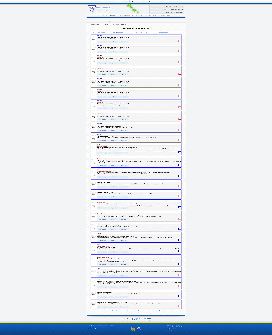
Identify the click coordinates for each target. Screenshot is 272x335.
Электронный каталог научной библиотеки (127, 15)
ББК (114, 32)
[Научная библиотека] (147, 319)
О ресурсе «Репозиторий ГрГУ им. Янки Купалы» (173, 9)
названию (103, 32)
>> (159, 310)
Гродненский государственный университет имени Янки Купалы (103, 325)
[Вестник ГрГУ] (124, 319)
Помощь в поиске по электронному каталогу (174, 12)
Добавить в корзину (102, 41)
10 (141, 32)
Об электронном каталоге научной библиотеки (173, 6)
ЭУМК (141, 15)
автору (99, 32)
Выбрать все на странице (163, 32)
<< (112, 310)
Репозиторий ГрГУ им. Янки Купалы (108, 15)
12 (153, 310)
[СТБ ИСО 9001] (140, 330)
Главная (93, 24)
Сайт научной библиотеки (121, 1)
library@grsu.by (169, 330)
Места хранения (124, 41)
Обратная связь (152, 1)
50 (146, 32)
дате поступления (119, 32)
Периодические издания (150, 15)
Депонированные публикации (165, 15)
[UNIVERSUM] (136, 319)
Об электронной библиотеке (138, 1)
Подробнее (113, 41)
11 (149, 310)
